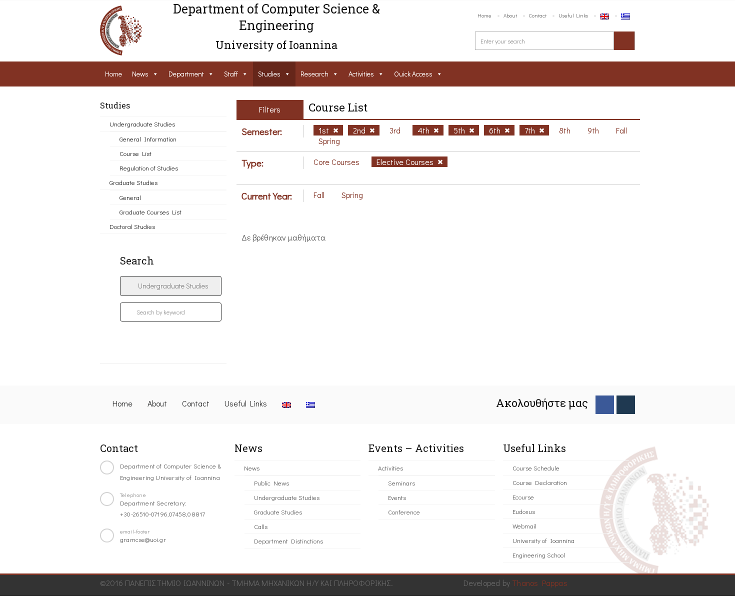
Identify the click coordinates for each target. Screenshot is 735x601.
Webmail (524, 526)
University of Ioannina (543, 540)
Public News (271, 482)
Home (485, 15)
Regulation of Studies (149, 168)
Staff (231, 73)
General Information (148, 138)
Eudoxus (523, 511)
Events (397, 497)
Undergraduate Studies (142, 124)
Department (186, 73)
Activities (361, 73)
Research (314, 73)
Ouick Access (413, 73)
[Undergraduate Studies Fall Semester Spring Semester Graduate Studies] (171, 286)
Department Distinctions (288, 540)
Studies (269, 73)
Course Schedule (536, 468)
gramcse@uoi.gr (143, 539)
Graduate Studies (134, 182)
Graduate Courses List (151, 212)
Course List (136, 153)
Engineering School (538, 554)
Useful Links (573, 15)
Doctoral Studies (132, 226)
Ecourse (523, 496)
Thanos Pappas (540, 583)
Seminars (401, 482)
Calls (261, 526)
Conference (404, 512)
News (140, 73)
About (510, 15)
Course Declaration (539, 482)
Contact (537, 15)
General (130, 197)
